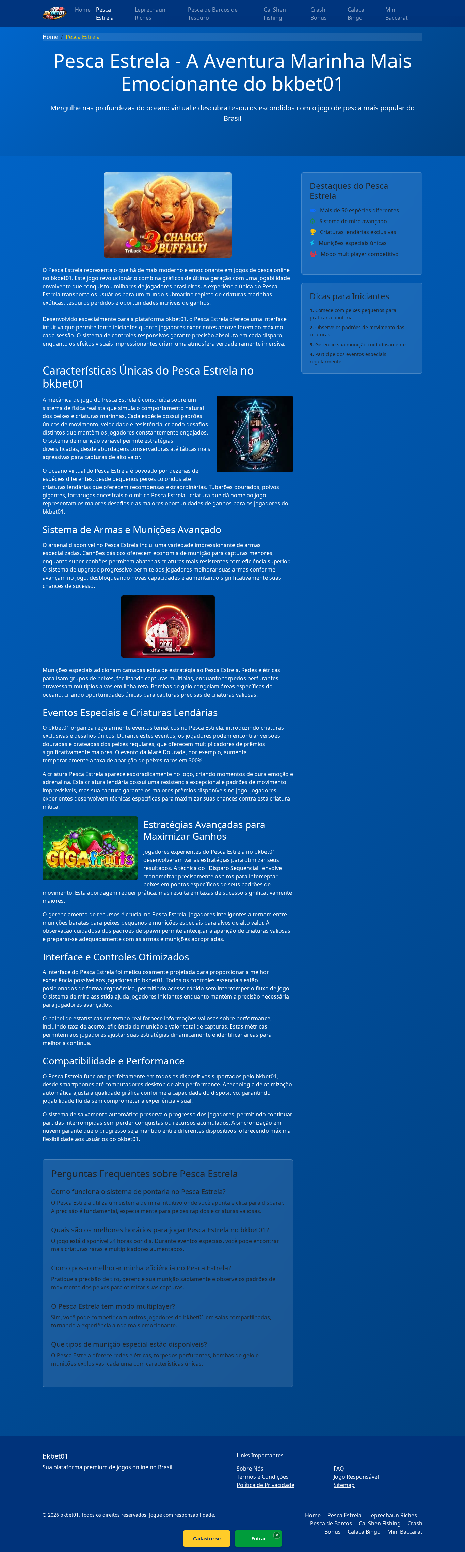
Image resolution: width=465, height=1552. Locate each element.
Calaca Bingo (356, 13)
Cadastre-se (207, 1538)
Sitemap (344, 1485)
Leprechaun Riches (150, 13)
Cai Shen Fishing (275, 13)
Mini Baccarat (396, 13)
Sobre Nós (250, 1468)
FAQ (339, 1468)
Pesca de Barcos (331, 1523)
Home (83, 9)
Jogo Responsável (356, 1476)
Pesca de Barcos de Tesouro (213, 13)
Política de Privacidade (265, 1485)
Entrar (258, 1538)
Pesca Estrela (105, 13)
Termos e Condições (263, 1476)
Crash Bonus (318, 13)
